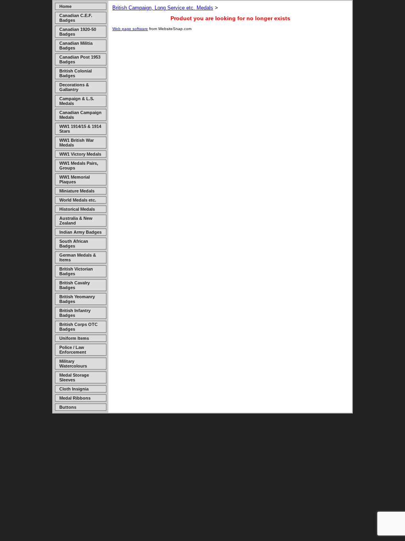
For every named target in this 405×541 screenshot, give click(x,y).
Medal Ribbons (75, 398)
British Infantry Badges (75, 313)
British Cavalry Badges (74, 285)
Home (65, 6)
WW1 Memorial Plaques (74, 179)
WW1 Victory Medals (80, 154)
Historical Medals (77, 209)
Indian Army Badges (80, 232)
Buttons (67, 407)
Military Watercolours (73, 363)
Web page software (130, 29)
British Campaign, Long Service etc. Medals (162, 8)
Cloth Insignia (74, 389)
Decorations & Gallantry (74, 87)
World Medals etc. (77, 200)
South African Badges (73, 243)
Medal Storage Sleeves (74, 377)
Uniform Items (74, 338)
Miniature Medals (77, 191)
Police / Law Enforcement (72, 349)
